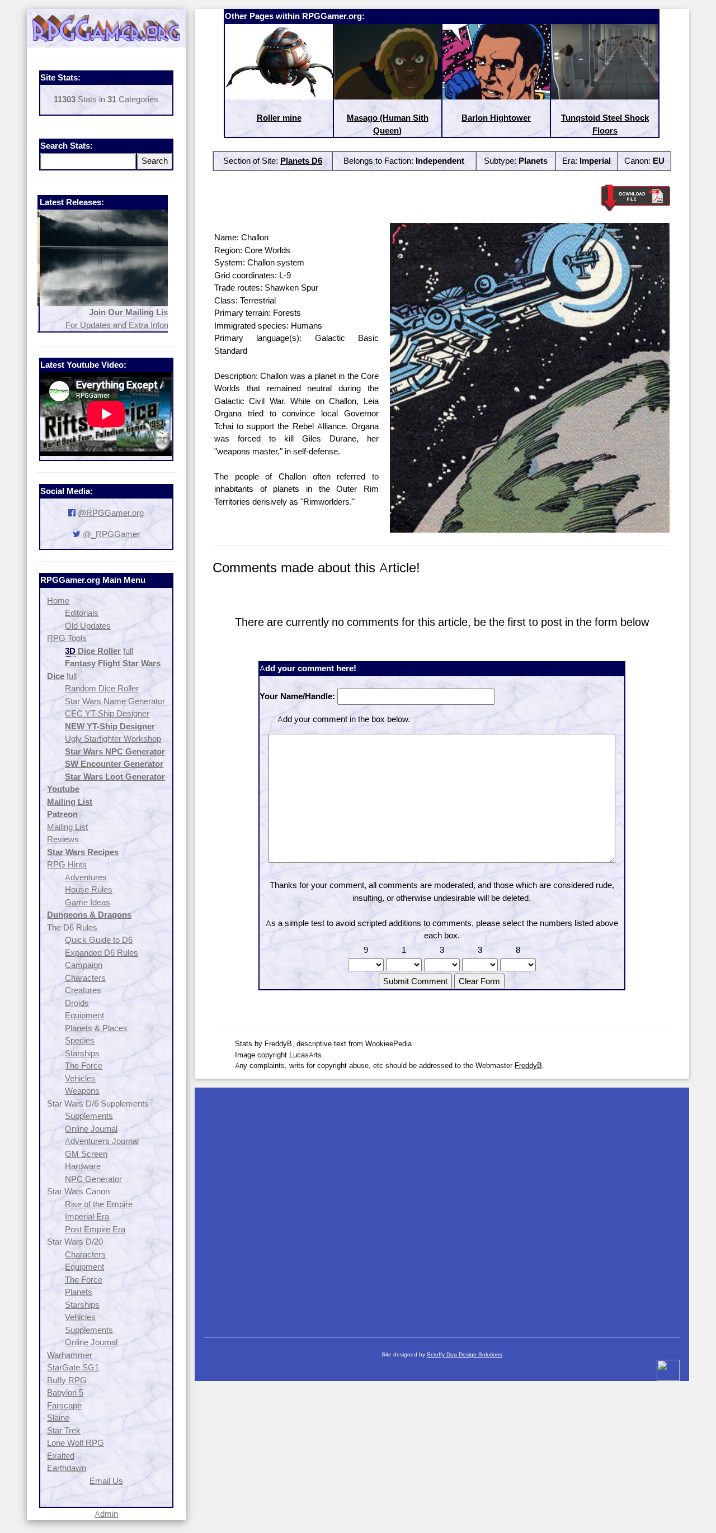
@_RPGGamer (111, 534)
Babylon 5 (65, 1392)
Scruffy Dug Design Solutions (464, 1354)
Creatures (83, 990)
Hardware (83, 1166)
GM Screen (86, 1153)
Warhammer (69, 1355)
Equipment (84, 1015)
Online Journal (91, 1128)
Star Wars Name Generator (115, 701)
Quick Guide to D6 (99, 939)
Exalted (60, 1455)
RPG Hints (67, 864)
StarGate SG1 (73, 1367)
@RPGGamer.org (111, 512)
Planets (78, 1292)
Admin (106, 1513)
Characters (85, 977)
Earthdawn (66, 1468)
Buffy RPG (67, 1380)
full (128, 651)
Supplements (89, 1115)
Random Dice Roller (102, 688)
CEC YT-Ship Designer (107, 713)
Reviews (63, 839)
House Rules (88, 889)
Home (58, 600)
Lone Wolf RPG (75, 1442)
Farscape (64, 1405)
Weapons (82, 1090)
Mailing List (67, 827)
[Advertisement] (442, 1207)
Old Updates (88, 625)
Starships (82, 1053)
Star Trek (64, 1430)
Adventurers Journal (102, 1141)
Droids (77, 1003)
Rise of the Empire (99, 1204)
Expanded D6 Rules (101, 952)
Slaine (58, 1417)
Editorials (81, 612)
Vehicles (80, 1078)
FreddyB (528, 1065)
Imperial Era (87, 1216)
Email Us (106, 1480)
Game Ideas (87, 902)
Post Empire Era (95, 1229)
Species (80, 1040)
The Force (83, 1065)
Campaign (83, 965)
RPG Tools (67, 638)
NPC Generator (93, 1179)
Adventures (86, 877)
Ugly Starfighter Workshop (113, 738)
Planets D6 (301, 160)
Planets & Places (96, 1028)
